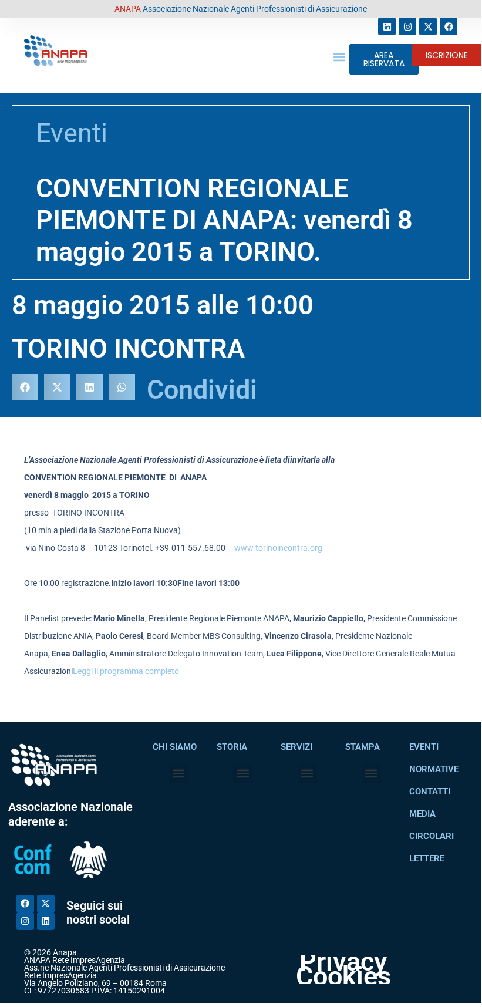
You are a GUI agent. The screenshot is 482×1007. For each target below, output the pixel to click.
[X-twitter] (428, 26)
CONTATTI (429, 791)
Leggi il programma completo (126, 671)
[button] (339, 56)
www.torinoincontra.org (278, 548)
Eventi (71, 133)
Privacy (343, 962)
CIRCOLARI (431, 836)
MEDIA (422, 814)
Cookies (343, 976)
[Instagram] (407, 26)
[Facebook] (448, 26)
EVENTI (424, 747)
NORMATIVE (434, 769)
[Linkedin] (387, 26)
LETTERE (426, 858)
